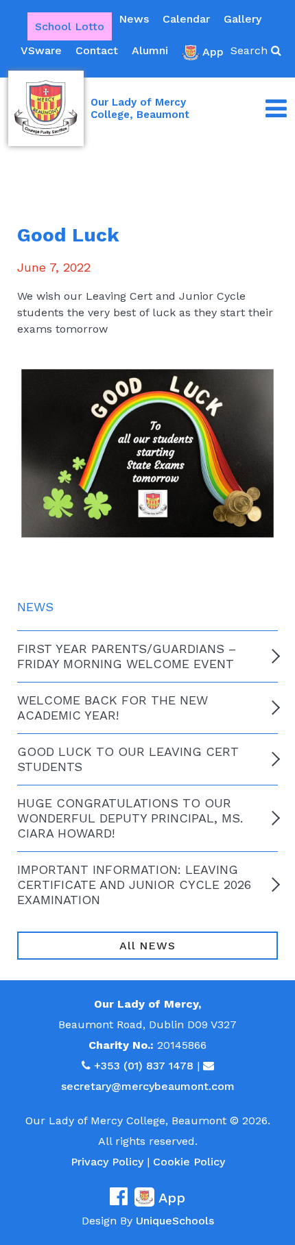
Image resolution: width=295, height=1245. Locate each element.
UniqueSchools (175, 1220)
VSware (41, 50)
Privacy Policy (107, 1161)
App (213, 51)
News (134, 18)
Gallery (242, 18)
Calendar (186, 18)
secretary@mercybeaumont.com (148, 1086)
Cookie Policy (189, 1161)
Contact (96, 50)
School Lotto (69, 26)
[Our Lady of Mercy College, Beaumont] (46, 108)
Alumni (150, 50)
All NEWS (147, 945)
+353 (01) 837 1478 (143, 1065)
